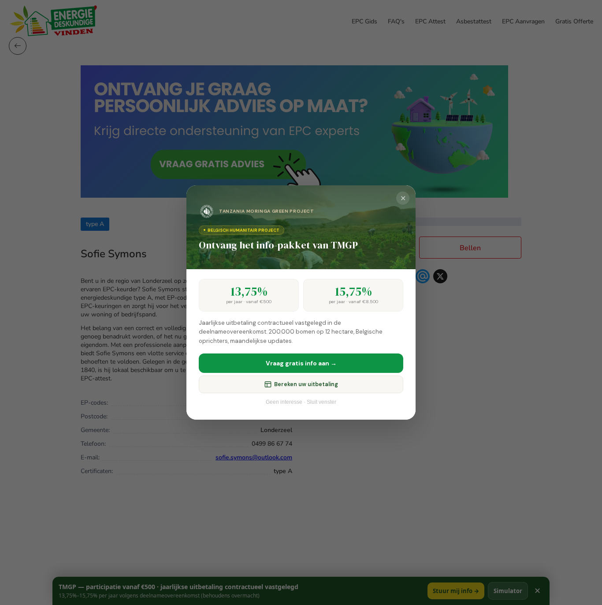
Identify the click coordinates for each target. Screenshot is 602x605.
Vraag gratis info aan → (301, 363)
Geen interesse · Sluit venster (301, 402)
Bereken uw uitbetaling (306, 384)
